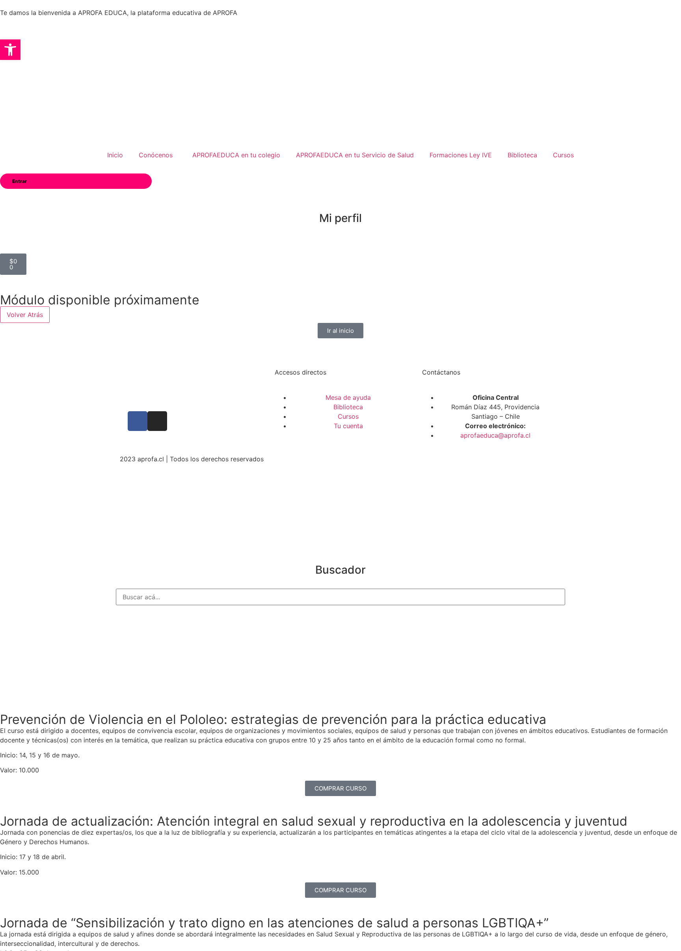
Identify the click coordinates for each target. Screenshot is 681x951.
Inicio (115, 155)
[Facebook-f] (137, 421)
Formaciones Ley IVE (461, 155)
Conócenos (156, 155)
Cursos (563, 155)
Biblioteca (522, 155)
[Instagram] (157, 421)
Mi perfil (340, 218)
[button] (10, 49)
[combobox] (340, 597)
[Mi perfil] (340, 199)
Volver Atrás (25, 315)
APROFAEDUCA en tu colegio (236, 155)
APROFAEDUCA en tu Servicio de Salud (355, 155)
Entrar (19, 181)
